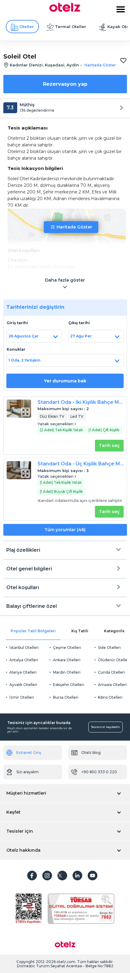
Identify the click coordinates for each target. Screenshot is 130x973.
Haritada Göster (74, 227)
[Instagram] (47, 875)
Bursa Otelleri (65, 697)
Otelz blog (91, 752)
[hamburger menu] (120, 9)
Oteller (26, 26)
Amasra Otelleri (112, 684)
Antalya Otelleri (23, 660)
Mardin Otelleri (66, 672)
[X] (62, 875)
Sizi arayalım (27, 772)
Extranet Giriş (28, 752)
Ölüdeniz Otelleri (114, 660)
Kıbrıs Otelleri (110, 697)
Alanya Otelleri (23, 672)
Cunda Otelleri (111, 672)
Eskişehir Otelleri (68, 684)
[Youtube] (92, 875)
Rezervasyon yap (65, 84)
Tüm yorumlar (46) (65, 529)
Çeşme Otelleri (67, 647)
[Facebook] (32, 875)
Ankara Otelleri (66, 660)
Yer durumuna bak (65, 381)
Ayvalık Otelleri (23, 684)
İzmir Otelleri (21, 697)
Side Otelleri (109, 647)
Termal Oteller (70, 26)
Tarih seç (109, 445)
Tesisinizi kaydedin (105, 727)
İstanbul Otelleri (24, 647)
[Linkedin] (77, 875)
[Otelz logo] (65, 10)
